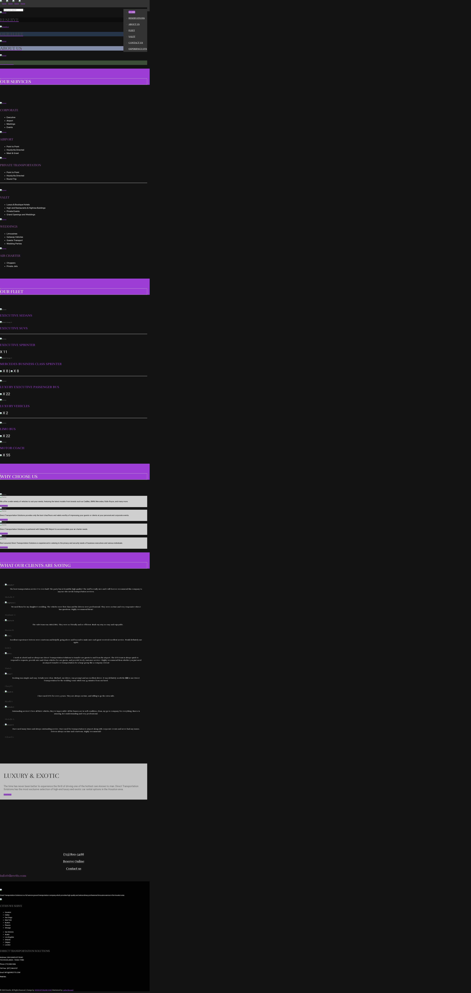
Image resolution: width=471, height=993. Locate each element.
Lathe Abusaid (68, 990)
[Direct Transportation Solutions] (12, 3)
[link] (24, 10)
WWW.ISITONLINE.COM (43, 990)
